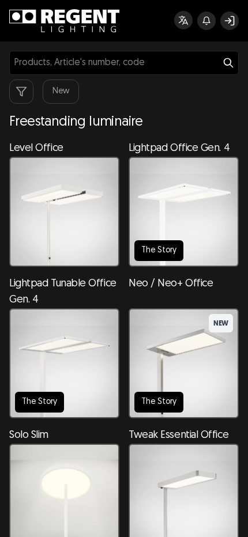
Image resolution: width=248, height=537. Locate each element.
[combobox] (124, 63)
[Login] (229, 21)
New (60, 91)
